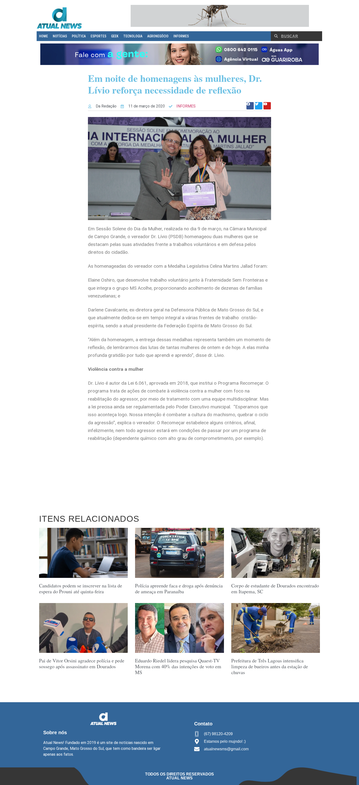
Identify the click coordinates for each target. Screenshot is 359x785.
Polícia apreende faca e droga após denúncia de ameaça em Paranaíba (179, 588)
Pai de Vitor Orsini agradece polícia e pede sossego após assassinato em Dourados (81, 663)
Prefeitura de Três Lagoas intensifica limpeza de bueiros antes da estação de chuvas (269, 666)
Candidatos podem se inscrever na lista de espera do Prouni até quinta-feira (80, 588)
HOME (43, 36)
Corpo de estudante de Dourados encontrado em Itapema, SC (275, 588)
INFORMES (181, 36)
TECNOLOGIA (132, 36)
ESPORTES (98, 36)
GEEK (114, 36)
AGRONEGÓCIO (158, 36)
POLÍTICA (79, 36)
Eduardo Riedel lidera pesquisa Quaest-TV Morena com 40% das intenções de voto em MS (178, 666)
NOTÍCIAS (60, 36)
